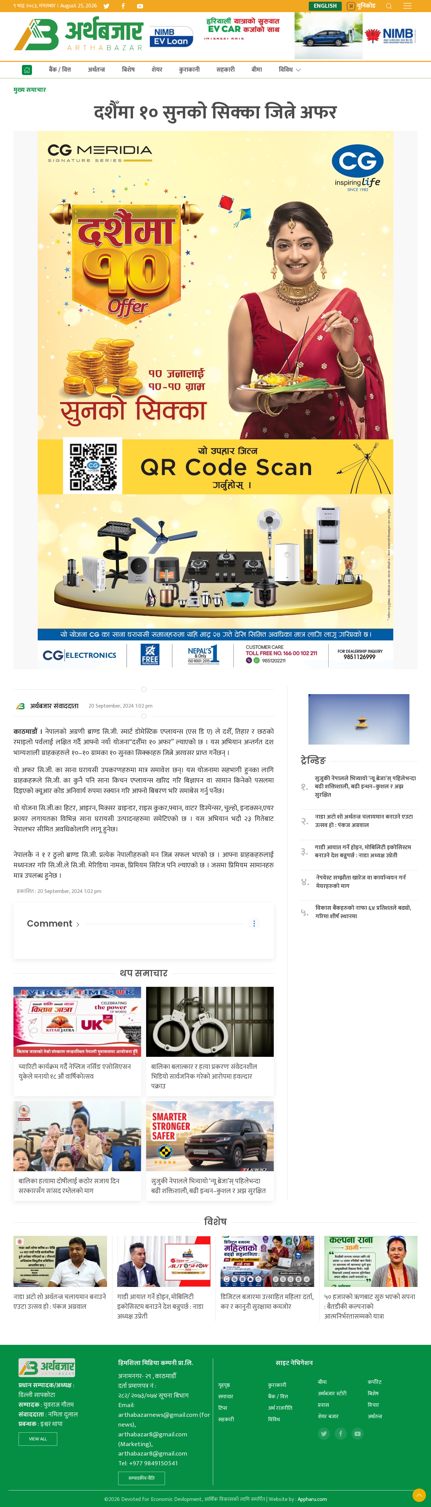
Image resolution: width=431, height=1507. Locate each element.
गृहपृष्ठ (224, 1385)
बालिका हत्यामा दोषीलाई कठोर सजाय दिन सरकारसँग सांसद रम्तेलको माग (69, 1186)
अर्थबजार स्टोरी (332, 1393)
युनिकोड (366, 6)
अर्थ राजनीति (280, 1408)
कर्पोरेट (375, 1382)
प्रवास (323, 1405)
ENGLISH (325, 6)
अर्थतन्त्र (96, 70)
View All (38, 1439)
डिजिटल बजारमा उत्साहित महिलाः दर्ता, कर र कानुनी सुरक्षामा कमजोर (267, 1302)
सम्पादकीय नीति (142, 1478)
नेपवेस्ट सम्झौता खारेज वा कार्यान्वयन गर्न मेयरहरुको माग (361, 882)
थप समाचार (144, 973)
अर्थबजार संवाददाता (54, 706)
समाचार (225, 1396)
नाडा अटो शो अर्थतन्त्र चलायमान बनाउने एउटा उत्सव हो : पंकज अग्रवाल (364, 821)
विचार (373, 1405)
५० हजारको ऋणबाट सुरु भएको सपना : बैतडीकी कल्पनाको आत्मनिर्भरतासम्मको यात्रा (369, 1306)
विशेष (215, 1222)
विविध (286, 70)
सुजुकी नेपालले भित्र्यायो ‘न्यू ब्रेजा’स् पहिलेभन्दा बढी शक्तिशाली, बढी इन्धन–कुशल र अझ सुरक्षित (208, 1186)
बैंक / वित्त (60, 70)
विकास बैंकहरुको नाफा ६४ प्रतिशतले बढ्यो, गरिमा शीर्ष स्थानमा (363, 912)
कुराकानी (189, 70)
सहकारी (226, 70)
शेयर (157, 70)
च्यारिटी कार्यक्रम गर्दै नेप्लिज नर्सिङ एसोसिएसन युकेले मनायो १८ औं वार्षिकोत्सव (75, 1071)
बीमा (257, 70)
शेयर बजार (328, 1416)
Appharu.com (312, 1499)
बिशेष (128, 70)
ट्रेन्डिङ (313, 761)
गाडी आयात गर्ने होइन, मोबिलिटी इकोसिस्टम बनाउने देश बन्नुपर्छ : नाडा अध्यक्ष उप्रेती (363, 852)
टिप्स (222, 1408)
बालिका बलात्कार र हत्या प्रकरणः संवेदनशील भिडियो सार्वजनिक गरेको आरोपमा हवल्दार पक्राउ (204, 1076)
